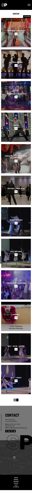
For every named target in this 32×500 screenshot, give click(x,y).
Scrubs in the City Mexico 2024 (16, 94)
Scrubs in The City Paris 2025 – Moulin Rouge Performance (16, 157)
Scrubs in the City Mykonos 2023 (16, 283)
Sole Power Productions (4, 5)
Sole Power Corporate (16, 62)
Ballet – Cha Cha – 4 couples (16, 346)
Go (16, 33)
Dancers (16, 125)
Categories (27, 16)
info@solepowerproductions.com (18, 427)
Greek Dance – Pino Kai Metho (16, 188)
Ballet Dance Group (16, 252)
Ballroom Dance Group (16, 220)
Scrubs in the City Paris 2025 (16, 31)
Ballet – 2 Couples (16, 378)
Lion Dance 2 (16, 315)
